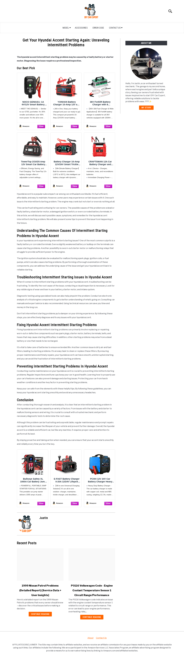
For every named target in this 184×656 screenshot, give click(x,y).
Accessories (81, 27)
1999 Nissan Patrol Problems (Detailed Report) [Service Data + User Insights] (40, 590)
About (90, 638)
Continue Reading (40, 614)
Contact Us (115, 27)
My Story (146, 107)
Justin (43, 518)
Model (66, 27)
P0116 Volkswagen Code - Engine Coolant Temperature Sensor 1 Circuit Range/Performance (92, 590)
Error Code (98, 27)
